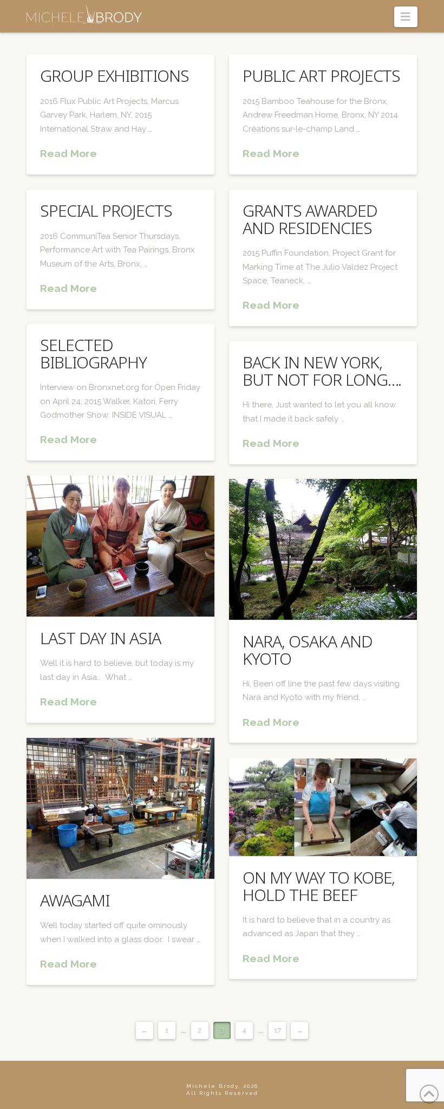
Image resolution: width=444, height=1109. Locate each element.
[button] (405, 17)
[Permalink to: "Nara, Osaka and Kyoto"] (322, 549)
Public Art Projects (321, 75)
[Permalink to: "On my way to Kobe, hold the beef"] (322, 807)
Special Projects (106, 210)
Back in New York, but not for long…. (322, 370)
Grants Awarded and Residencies (310, 218)
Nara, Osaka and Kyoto (307, 649)
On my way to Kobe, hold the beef (319, 885)
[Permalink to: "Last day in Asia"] (120, 546)
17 (277, 1030)
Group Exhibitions (114, 75)
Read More (68, 153)
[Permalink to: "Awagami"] (120, 808)
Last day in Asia (100, 638)
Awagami (74, 900)
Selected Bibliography (93, 353)
